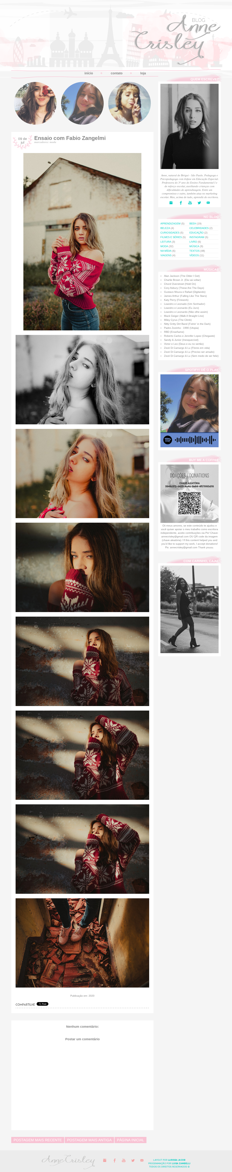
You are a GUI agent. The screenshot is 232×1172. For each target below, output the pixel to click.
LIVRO (193, 241)
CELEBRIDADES (199, 228)
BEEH (192, 223)
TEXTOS (194, 250)
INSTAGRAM (196, 237)
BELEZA (165, 228)
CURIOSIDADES (169, 232)
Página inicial (130, 1140)
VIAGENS (165, 255)
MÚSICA (194, 246)
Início (88, 73)
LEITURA (165, 241)
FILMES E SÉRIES (171, 237)
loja (143, 73)
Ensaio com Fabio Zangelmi (70, 138)
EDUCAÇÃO (196, 232)
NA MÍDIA (165, 250)
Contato (117, 73)
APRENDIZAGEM (170, 223)
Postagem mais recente (38, 1140)
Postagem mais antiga (89, 1140)
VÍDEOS (194, 255)
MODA (53, 142)
